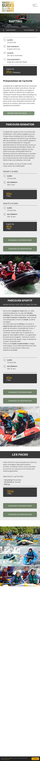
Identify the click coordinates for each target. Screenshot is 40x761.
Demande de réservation (20, 249)
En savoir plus (6, 759)
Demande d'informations (20, 240)
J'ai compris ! (35, 758)
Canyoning (11, 30)
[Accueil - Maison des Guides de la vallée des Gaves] (8, 6)
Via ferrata (29, 30)
